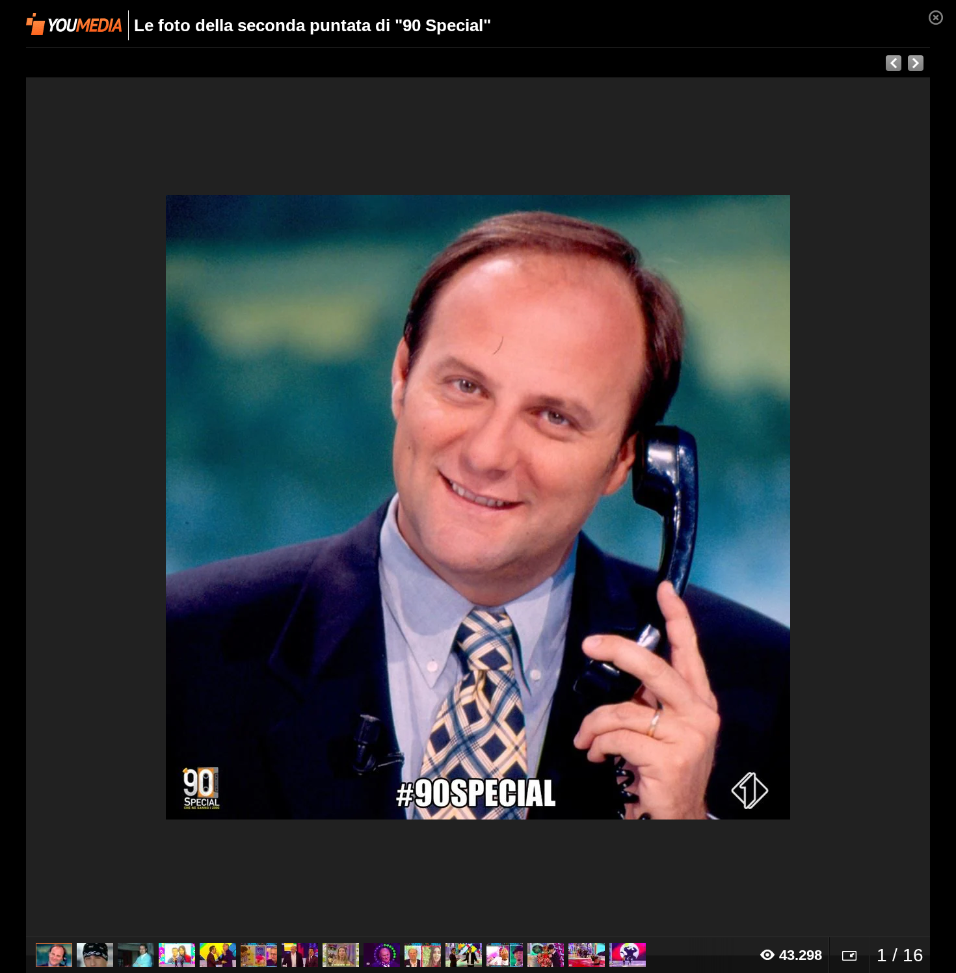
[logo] (74, 24)
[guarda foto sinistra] (116, 507)
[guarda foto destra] (568, 507)
